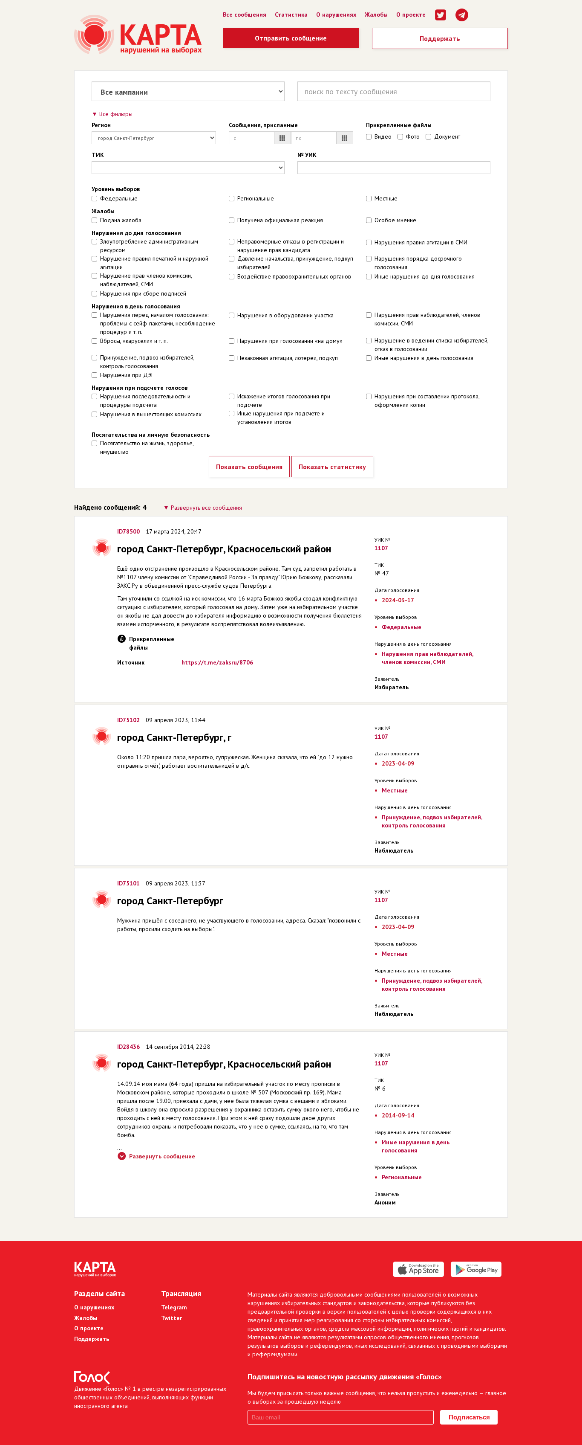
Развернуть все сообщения (206, 507)
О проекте (411, 14)
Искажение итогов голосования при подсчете (283, 400)
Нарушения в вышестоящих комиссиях (151, 414)
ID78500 (128, 531)
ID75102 (128, 720)
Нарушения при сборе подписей (143, 293)
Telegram (174, 1307)
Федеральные (119, 198)
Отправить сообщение (291, 38)
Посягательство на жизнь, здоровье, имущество (146, 447)
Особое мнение (395, 220)
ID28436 (128, 1046)
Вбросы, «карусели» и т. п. (134, 341)
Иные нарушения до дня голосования (425, 276)
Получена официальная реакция (280, 220)
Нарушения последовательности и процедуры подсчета (145, 400)
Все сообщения (244, 14)
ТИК (98, 155)
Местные (386, 198)
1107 (381, 548)
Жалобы (376, 14)
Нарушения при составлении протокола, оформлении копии (427, 400)
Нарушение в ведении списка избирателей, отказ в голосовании (431, 345)
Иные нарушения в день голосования (424, 358)
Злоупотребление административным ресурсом (149, 246)
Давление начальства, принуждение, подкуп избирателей (295, 263)
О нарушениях (336, 14)
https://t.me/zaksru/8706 (217, 662)
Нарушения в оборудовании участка (285, 315)
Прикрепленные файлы (399, 125)
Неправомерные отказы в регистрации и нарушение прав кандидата (290, 246)
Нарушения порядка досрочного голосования (418, 263)
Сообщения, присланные (263, 125)
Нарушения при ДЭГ (127, 375)
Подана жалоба (120, 220)
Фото (413, 136)
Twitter (171, 1318)
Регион (101, 125)
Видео (383, 136)
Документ (447, 136)
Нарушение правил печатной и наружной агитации (154, 263)
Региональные (255, 198)
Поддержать (440, 38)
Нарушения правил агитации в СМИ (421, 242)
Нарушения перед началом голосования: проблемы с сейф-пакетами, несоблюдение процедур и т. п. (157, 323)
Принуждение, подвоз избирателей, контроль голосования (147, 362)
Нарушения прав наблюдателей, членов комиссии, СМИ (427, 319)
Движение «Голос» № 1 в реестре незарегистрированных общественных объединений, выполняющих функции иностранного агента (150, 1397)
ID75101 (128, 883)
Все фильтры (116, 114)
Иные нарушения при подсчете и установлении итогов (281, 417)
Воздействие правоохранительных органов (294, 276)
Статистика (291, 14)
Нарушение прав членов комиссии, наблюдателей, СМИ (146, 280)
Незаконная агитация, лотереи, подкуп (287, 358)
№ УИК (307, 155)
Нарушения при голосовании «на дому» (290, 341)
